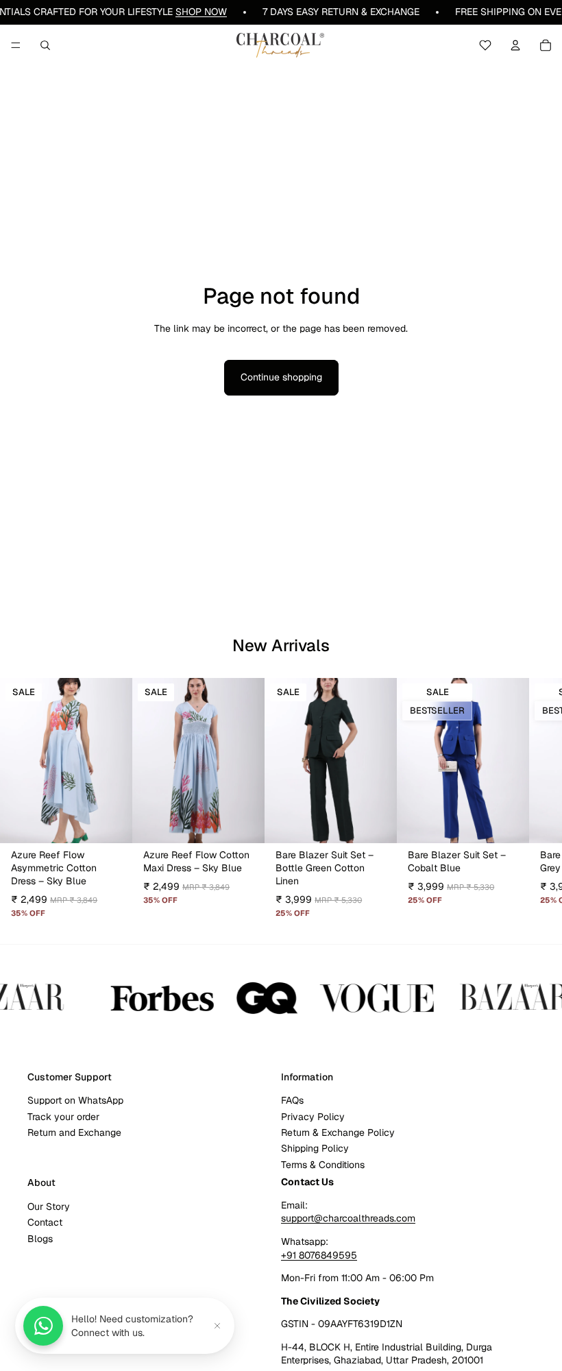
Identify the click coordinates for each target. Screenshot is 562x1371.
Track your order (63, 1117)
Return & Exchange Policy (338, 1132)
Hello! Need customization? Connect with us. (132, 1326)
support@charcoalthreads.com (348, 1218)
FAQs (292, 1100)
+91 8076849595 (319, 1255)
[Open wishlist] (485, 45)
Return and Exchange (74, 1132)
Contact (44, 1222)
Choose (122, 822)
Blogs (40, 1239)
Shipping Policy (315, 1148)
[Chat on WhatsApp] (43, 1326)
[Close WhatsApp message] (217, 1325)
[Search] (45, 45)
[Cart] (545, 45)
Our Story (48, 1206)
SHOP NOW (201, 11)
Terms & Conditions (323, 1164)
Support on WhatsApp (75, 1100)
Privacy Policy (313, 1117)
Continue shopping (281, 377)
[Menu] (16, 45)
